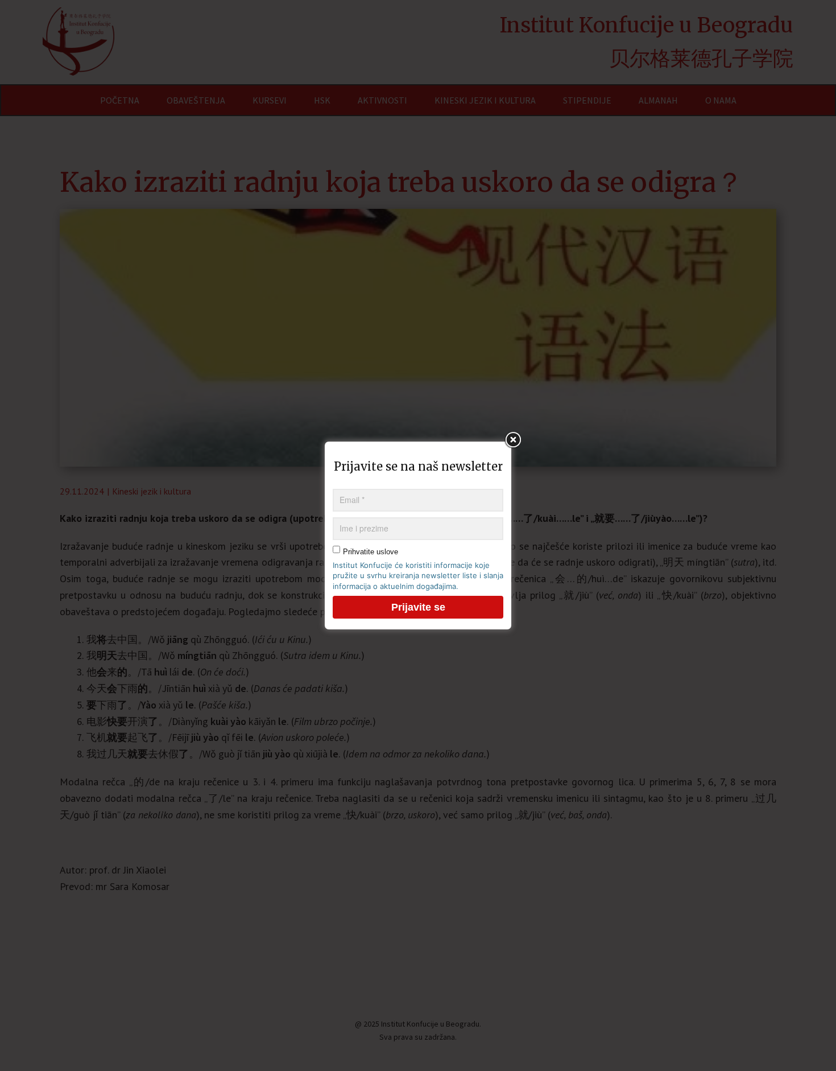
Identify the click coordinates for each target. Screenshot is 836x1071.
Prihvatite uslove (370, 551)
